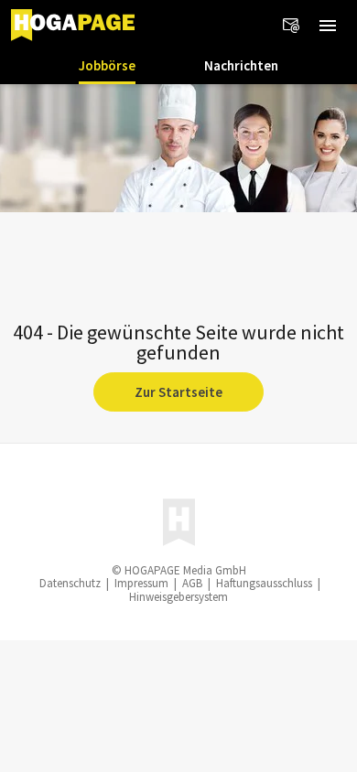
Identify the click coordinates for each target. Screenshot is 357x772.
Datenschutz (70, 583)
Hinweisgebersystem (178, 597)
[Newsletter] (291, 25)
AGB (192, 583)
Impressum (141, 583)
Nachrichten (241, 65)
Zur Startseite (178, 392)
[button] (327, 25)
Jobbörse (107, 65)
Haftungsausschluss (264, 583)
